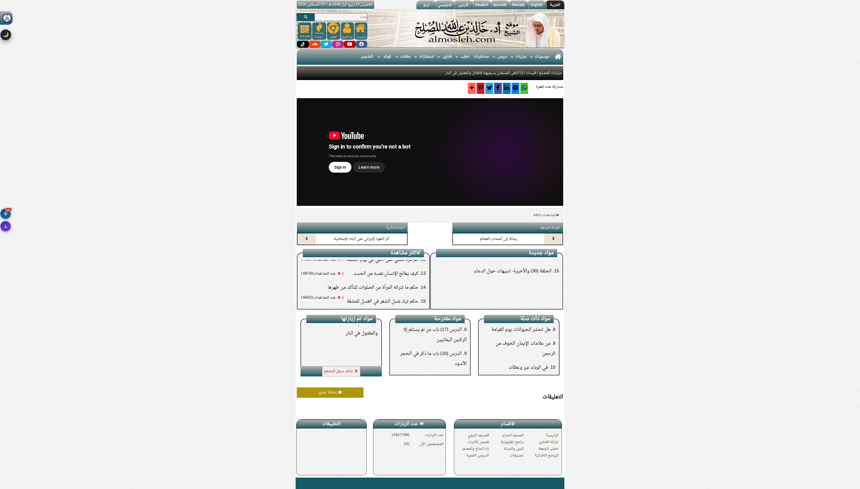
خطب (465, 56)
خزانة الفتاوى (548, 442)
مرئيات (521, 56)
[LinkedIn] (507, 88)
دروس (502, 56)
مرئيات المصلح (550, 73)
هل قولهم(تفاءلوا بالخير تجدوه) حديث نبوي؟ (378, 276)
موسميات (542, 56)
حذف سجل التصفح (339, 371)
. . (298, 483)
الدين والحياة (514, 449)
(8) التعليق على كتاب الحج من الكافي (519, 260)
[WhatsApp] (524, 88)
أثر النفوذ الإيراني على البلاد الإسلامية (361, 239)
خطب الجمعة (548, 449)
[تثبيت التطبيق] (5, 226)
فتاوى (447, 56)
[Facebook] (498, 88)
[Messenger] (515, 88)
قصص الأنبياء (478, 442)
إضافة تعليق (328, 392)
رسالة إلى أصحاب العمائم (498, 239)
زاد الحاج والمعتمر (475, 449)
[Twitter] (489, 88)
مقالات (405, 56)
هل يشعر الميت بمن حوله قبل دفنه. (388, 263)
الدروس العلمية (477, 455)
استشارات (426, 56)
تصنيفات (517, 455)
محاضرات (481, 56)
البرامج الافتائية (546, 455)
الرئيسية (552, 435)
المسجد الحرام (513, 435)
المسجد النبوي (478, 435)
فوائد (387, 56)
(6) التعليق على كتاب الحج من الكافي (519, 288)
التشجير (367, 56)
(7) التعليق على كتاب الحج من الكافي (519, 274)
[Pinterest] (480, 88)
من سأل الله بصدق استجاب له (522, 345)
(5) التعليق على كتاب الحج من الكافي (519, 302)
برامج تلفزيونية (512, 442)
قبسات (531, 73)
